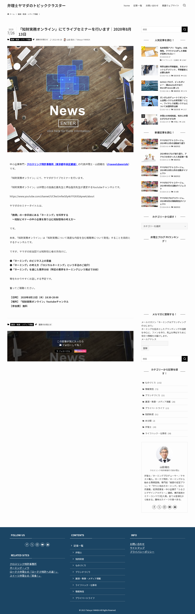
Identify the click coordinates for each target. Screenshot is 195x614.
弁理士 (150, 426)
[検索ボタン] (184, 5)
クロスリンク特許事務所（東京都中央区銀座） (52, 164)
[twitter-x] (159, 507)
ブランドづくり (155, 395)
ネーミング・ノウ (19, 568)
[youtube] (170, 507)
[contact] (175, 507)
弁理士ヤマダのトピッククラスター (36, 5)
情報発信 (151, 388)
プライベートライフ (157, 408)
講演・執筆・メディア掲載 (21, 39)
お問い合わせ (137, 544)
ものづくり (153, 382)
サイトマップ (137, 548)
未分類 (150, 420)
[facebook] (154, 507)
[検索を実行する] (185, 29)
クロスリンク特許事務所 (23, 564)
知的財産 (151, 414)
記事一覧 (78, 545)
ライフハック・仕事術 (158, 433)
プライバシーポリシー (142, 552)
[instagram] (165, 507)
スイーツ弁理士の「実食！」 (25, 575)
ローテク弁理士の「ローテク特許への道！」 (34, 571)
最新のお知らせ (42, 39)
